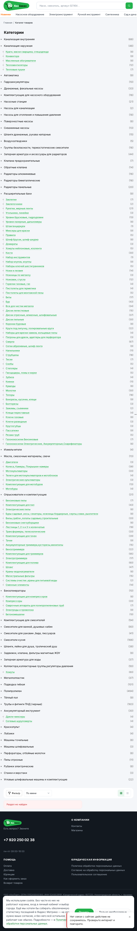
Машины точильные (68, 739)
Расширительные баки (68, 193)
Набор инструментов (69, 257)
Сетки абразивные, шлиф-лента (69, 346)
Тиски (69, 359)
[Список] (127, 793)
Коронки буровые (69, 323)
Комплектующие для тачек (69, 536)
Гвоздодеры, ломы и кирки (69, 372)
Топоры (69, 394)
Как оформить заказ (15, 878)
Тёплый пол (68, 697)
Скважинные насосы (68, 127)
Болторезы (69, 403)
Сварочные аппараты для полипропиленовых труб (69, 605)
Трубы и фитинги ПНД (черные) (68, 704)
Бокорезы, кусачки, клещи (69, 399)
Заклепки (69, 199)
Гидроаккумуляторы (68, 81)
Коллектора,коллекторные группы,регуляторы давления (68, 666)
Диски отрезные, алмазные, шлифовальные (69, 315)
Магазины (77, 830)
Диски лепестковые (69, 310)
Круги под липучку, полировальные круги (69, 328)
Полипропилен (68, 690)
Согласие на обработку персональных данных (98, 870)
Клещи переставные (69, 412)
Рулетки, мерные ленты (69, 208)
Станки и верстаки (68, 772)
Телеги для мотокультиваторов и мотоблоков (69, 475)
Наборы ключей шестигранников (69, 266)
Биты (69, 297)
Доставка (9, 870)
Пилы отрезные (68, 759)
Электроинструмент (61, 14)
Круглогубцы (69, 426)
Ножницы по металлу (69, 275)
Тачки (69, 540)
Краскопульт (68, 726)
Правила (69, 235)
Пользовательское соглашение (89, 874)
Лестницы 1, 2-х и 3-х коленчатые (69, 527)
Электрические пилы (69, 509)
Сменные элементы (69, 584)
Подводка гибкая (68, 684)
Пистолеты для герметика (69, 288)
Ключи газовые (69, 417)
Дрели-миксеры (69, 716)
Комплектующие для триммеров (69, 553)
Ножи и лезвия (69, 270)
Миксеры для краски (69, 230)
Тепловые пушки (69, 69)
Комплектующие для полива (69, 562)
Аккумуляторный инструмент (68, 710)
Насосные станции (68, 101)
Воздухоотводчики (68, 140)
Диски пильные (69, 319)
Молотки (69, 390)
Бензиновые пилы (69, 500)
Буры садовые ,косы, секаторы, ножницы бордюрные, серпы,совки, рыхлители (69, 513)
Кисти (69, 252)
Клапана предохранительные (68, 160)
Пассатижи (69, 430)
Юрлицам (9, 874)
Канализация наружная (68, 45)
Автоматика (68, 75)
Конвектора (69, 56)
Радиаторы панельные (68, 186)
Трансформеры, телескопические (69, 531)
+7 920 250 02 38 (19, 840)
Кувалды (69, 386)
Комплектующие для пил (69, 504)
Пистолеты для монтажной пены (69, 292)
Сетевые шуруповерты (69, 721)
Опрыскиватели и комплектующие (68, 494)
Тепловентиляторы (69, 65)
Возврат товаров (13, 882)
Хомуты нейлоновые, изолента (69, 248)
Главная (8, 22)
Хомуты (69, 672)
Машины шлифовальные (68, 746)
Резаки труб (69, 434)
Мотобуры (69, 488)
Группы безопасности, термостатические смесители (68, 147)
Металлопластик (68, 677)
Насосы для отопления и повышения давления (68, 114)
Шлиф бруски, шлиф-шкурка (69, 239)
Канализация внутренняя (68, 39)
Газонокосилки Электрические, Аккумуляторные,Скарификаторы (69, 443)
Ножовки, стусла (69, 279)
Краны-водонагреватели (69, 571)
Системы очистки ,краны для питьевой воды (69, 580)
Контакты (76, 826)
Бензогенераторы (68, 590)
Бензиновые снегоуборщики (69, 522)
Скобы (69, 363)
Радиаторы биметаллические (68, 180)
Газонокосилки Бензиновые (69, 439)
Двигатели (69, 462)
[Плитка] (121, 793)
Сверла (69, 341)
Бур (69, 301)
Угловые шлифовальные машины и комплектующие (68, 779)
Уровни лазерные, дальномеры (69, 221)
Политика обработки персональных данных (96, 865)
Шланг (69, 567)
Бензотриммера (69, 549)
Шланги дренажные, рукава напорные (68, 134)
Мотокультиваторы (69, 470)
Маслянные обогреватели (69, 60)
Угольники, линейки (69, 212)
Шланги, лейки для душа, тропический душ (68, 646)
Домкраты (69, 243)
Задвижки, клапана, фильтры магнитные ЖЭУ (68, 652)
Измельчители (68, 449)
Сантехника (112, 14)
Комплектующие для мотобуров (69, 484)
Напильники (69, 350)
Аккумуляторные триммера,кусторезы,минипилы (69, 544)
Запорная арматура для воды (68, 659)
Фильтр (16, 793)
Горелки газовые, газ (69, 283)
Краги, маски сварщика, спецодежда (69, 51)
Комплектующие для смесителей (68, 620)
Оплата (8, 865)
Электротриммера (69, 558)
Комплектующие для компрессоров (69, 596)
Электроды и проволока (69, 609)
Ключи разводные (69, 421)
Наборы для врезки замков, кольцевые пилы (69, 332)
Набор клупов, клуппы (69, 261)
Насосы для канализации (68, 108)
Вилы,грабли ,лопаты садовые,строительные (69, 518)
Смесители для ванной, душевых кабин (68, 626)
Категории (14, 32)
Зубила (69, 377)
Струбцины (69, 354)
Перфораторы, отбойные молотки (68, 753)
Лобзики (68, 733)
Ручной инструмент (89, 14)
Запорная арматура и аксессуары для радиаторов (68, 154)
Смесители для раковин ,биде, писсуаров (68, 633)
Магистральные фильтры (69, 575)
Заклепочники (69, 204)
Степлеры (69, 368)
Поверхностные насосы (68, 121)
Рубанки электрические (68, 766)
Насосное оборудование (30, 14)
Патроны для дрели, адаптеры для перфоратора (69, 337)
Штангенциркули (69, 226)
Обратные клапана (68, 167)
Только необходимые (113, 912)
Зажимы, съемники (69, 408)
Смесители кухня (68, 639)
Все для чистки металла (69, 306)
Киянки (69, 381)
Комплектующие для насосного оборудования (68, 94)
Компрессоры (69, 601)
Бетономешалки (69, 614)
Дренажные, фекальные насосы (68, 88)
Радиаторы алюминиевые (68, 173)
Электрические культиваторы (69, 479)
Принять (84, 912)
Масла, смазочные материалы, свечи (68, 456)
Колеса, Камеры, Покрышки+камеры (69, 466)
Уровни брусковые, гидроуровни (69, 217)
